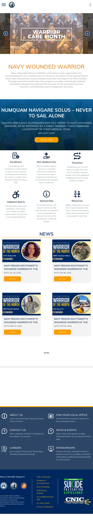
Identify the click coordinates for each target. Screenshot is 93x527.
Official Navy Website (42, 491)
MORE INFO (12, 279)
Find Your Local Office (71, 414)
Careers (15, 447)
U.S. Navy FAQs (43, 503)
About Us (16, 414)
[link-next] (87, 33)
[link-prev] (5, 33)
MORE (46, 353)
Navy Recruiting (43, 487)
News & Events (66, 430)
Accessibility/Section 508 (45, 498)
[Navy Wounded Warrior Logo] (13, 483)
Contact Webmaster (45, 507)
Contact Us (18, 430)
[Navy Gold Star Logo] (23, 483)
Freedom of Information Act (43, 481)
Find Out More (46, 140)
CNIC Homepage (43, 477)
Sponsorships (65, 447)
